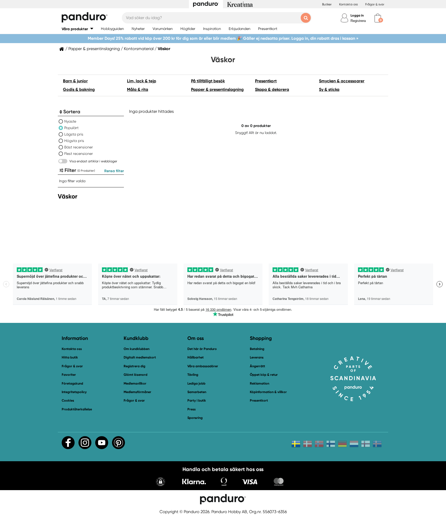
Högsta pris (74, 141)
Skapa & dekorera (272, 89)
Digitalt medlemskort (140, 357)
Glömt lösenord (135, 375)
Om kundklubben (136, 349)
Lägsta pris (73, 134)
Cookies (68, 400)
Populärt (71, 128)
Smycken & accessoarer (341, 80)
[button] (77, 29)
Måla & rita (137, 89)
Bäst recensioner (78, 147)
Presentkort (266, 80)
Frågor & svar (374, 4)
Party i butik (196, 400)
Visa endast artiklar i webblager (93, 161)
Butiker (327, 4)
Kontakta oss (348, 4)
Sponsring (195, 418)
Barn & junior (75, 80)
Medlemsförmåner (137, 392)
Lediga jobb (196, 383)
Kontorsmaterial (139, 48)
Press (191, 409)
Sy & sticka (329, 89)
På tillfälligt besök (208, 80)
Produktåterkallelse (77, 409)
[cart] (377, 18)
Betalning (257, 349)
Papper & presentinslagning (94, 48)
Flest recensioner (78, 154)
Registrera (358, 21)
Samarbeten (196, 392)
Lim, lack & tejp (141, 80)
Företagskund (72, 383)
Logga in (357, 15)
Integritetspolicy (74, 392)
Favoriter (69, 375)
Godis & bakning (79, 89)
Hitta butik (70, 357)
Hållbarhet (195, 357)
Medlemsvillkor (135, 383)
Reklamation (259, 383)
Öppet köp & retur (264, 375)
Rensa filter (114, 171)
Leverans (257, 357)
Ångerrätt (257, 366)
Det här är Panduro (202, 349)
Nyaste (70, 121)
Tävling (192, 375)
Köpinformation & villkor (268, 392)
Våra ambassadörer (202, 366)
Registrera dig (134, 366)
